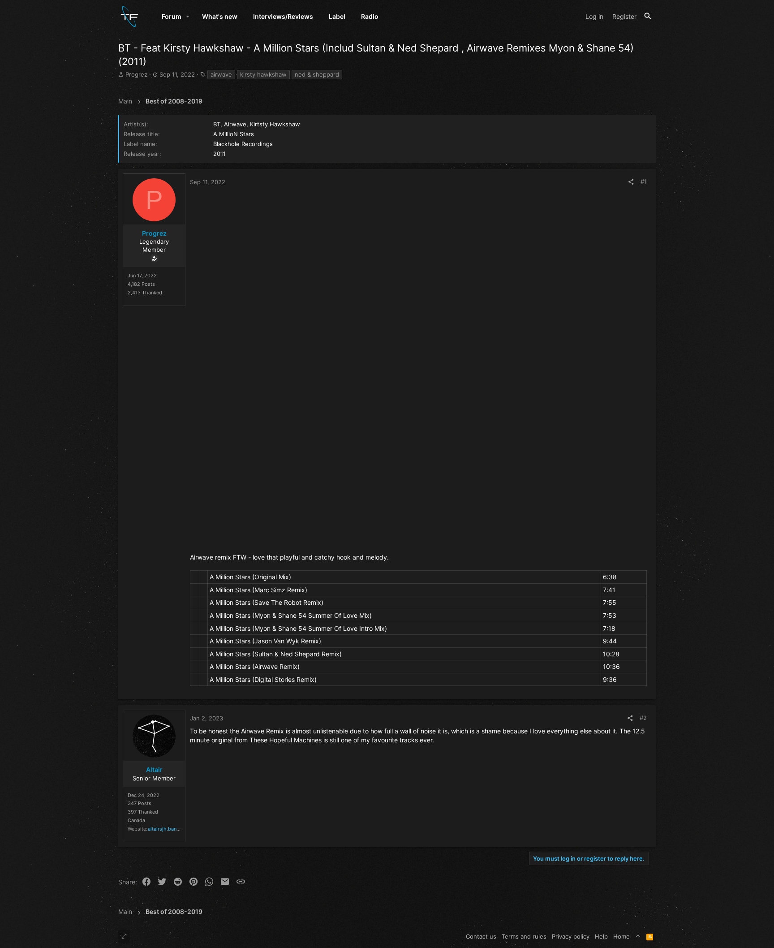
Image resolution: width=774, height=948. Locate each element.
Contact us (481, 936)
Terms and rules (524, 936)
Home (621, 936)
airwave (221, 74)
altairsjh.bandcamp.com (176, 829)
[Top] (638, 936)
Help (601, 936)
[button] (188, 16)
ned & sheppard (317, 74)
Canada (136, 820)
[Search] (648, 16)
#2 (643, 717)
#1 (644, 181)
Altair (154, 769)
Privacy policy (570, 936)
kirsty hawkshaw (263, 74)
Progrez (136, 74)
